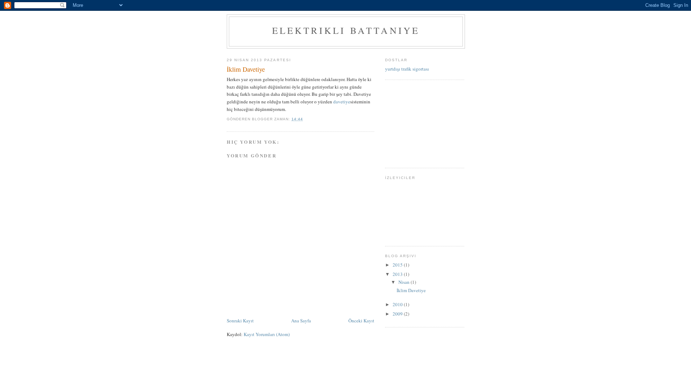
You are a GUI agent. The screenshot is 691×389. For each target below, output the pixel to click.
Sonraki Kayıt (240, 320)
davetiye (341, 101)
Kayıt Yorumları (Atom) (267, 334)
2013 (398, 274)
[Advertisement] (421, 123)
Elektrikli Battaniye (346, 30)
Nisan (404, 282)
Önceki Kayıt (361, 320)
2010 (398, 304)
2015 (398, 264)
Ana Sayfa (301, 320)
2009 (398, 313)
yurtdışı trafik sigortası (407, 69)
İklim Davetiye (411, 290)
